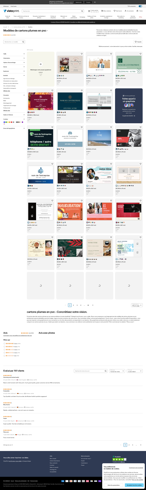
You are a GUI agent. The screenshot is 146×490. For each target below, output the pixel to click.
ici (94, 22)
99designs (6, 6)
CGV (28, 480)
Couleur (5, 119)
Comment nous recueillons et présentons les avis (17, 335)
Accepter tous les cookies (134, 485)
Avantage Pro (53, 469)
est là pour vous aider (15, 461)
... (10, 27)
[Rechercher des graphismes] (23, 41)
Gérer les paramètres (114, 485)
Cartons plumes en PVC (19, 27)
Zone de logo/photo (9, 128)
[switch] (136, 6)
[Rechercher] (82, 11)
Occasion (6, 95)
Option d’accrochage (9, 62)
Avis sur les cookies (137, 479)
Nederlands (79, 2)
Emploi (83, 460)
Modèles (30, 27)
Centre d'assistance (55, 460)
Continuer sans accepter (136, 467)
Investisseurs (84, 463)
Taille (4, 54)
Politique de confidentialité (21, 480)
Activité (5, 75)
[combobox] (51, 11)
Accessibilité (53, 471)
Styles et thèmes (8, 114)
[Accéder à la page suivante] (141, 445)
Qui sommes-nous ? (86, 458)
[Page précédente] (65, 305)
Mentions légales (34, 480)
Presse (82, 465)
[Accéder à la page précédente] (121, 445)
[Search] (105, 370)
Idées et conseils (54, 467)
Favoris (139, 42)
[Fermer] (95, 2)
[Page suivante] (93, 305)
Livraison (52, 465)
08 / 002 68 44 (6, 480)
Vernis (5, 66)
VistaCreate (14, 6)
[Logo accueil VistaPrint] (11, 11)
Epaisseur (6, 71)
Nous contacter (53, 463)
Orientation (6, 58)
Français (88, 2)
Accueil (5, 27)
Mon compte (53, 458)
